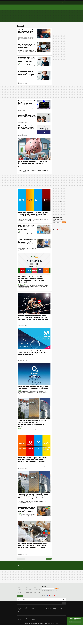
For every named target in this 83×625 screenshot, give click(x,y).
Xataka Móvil (19, 608)
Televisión (61, 32)
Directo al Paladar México (41, 618)
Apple (27, 587)
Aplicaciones (19, 589)
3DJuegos (26, 607)
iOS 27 (56, 30)
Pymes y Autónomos (61, 609)
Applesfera (19, 609)
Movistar (27, 568)
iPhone (36, 568)
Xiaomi (35, 587)
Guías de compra (28, 589)
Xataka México (20, 618)
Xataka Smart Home (19, 611)
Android (31, 568)
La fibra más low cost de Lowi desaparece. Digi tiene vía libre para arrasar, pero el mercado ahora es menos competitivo (26, 73)
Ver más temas (20, 595)
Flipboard (60, 3)
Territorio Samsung (37, 589)
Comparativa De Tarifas (22, 49)
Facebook (55, 229)
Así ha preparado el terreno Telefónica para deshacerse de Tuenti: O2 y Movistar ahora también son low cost (33, 353)
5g (33, 568)
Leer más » (31, 38)
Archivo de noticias (22, 558)
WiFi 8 (53, 30)
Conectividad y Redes (37, 592)
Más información (48, 624)
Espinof (33, 608)
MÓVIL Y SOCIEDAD (29, 2)
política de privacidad (54, 590)
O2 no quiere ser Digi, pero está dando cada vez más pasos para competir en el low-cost (33, 387)
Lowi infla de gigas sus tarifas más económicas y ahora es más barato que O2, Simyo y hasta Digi (27, 115)
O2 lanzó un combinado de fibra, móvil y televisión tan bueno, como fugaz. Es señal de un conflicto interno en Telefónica (26, 32)
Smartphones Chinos (29, 592)
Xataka (18, 607)
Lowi (19, 63)
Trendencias (54, 607)
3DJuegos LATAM (27, 618)
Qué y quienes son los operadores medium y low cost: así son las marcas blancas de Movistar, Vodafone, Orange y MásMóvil (33, 460)
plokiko (21, 39)
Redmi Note (54, 32)
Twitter (65, 3)
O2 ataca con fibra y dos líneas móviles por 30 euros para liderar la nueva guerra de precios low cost (27, 128)
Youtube (63, 3)
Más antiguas (48, 558)
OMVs (19, 231)
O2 (56, 31)
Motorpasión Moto (48, 608)
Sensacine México (34, 618)
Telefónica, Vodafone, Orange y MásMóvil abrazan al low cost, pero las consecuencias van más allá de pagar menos (32, 423)
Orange (19, 513)
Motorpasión (47, 607)
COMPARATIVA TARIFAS (44, 2)
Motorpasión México (47, 618)
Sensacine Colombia (33, 619)
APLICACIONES (36, 2)
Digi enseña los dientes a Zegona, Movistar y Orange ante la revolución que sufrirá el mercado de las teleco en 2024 (33, 214)
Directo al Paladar (41, 607)
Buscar (64, 599)
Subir (63, 603)
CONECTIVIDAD (22, 2)
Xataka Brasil (19, 619)
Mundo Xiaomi (19, 612)
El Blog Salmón (62, 607)
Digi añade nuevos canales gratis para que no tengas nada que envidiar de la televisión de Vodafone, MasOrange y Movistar (27, 103)
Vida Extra (26, 608)
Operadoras (23, 568)
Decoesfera (54, 608)
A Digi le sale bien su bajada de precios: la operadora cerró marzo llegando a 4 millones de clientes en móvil (26, 227)
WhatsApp (61, 31)
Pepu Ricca (22, 110)
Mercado (19, 218)
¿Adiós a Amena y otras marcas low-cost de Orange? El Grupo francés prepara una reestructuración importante (26, 509)
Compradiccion (55, 609)
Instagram (62, 3)
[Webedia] (64, 0)
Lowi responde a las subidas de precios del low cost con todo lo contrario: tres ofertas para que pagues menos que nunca (26, 59)
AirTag (58, 32)
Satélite (59, 30)
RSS (61, 229)
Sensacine (33, 607)
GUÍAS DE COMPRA (53, 2)
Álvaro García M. (22, 236)
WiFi (58, 31)
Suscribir (63, 222)
